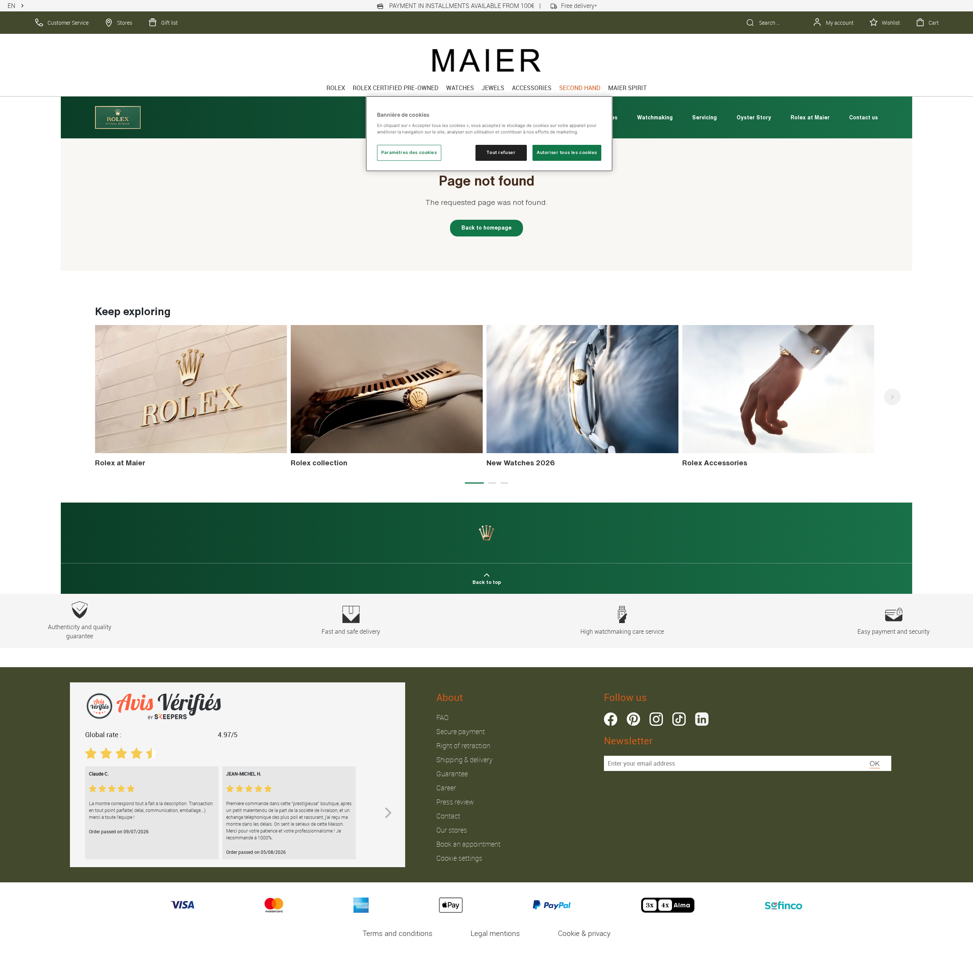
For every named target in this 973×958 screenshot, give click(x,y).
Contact (448, 815)
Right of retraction (463, 745)
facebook (610, 719)
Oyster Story (754, 117)
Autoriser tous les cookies (567, 152)
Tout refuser (500, 152)
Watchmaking (655, 117)
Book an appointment (468, 844)
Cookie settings (459, 858)
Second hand (580, 88)
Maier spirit (627, 88)
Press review (455, 801)
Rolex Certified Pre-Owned (396, 88)
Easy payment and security (893, 631)
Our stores (451, 829)
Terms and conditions (398, 933)
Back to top (486, 582)
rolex (335, 88)
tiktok (679, 719)
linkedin (701, 719)
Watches (460, 88)
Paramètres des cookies (409, 152)
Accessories (531, 88)
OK (875, 763)
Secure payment (460, 731)
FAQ (442, 717)
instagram (656, 719)
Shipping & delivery (464, 759)
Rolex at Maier (810, 117)
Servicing (704, 117)
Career (446, 787)
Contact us (863, 117)
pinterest (633, 719)
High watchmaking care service (622, 631)
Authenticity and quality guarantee (79, 631)
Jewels (493, 88)
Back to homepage (486, 227)
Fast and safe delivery (351, 631)
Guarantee (452, 773)
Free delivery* (579, 6)
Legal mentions (495, 933)
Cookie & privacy (584, 933)
